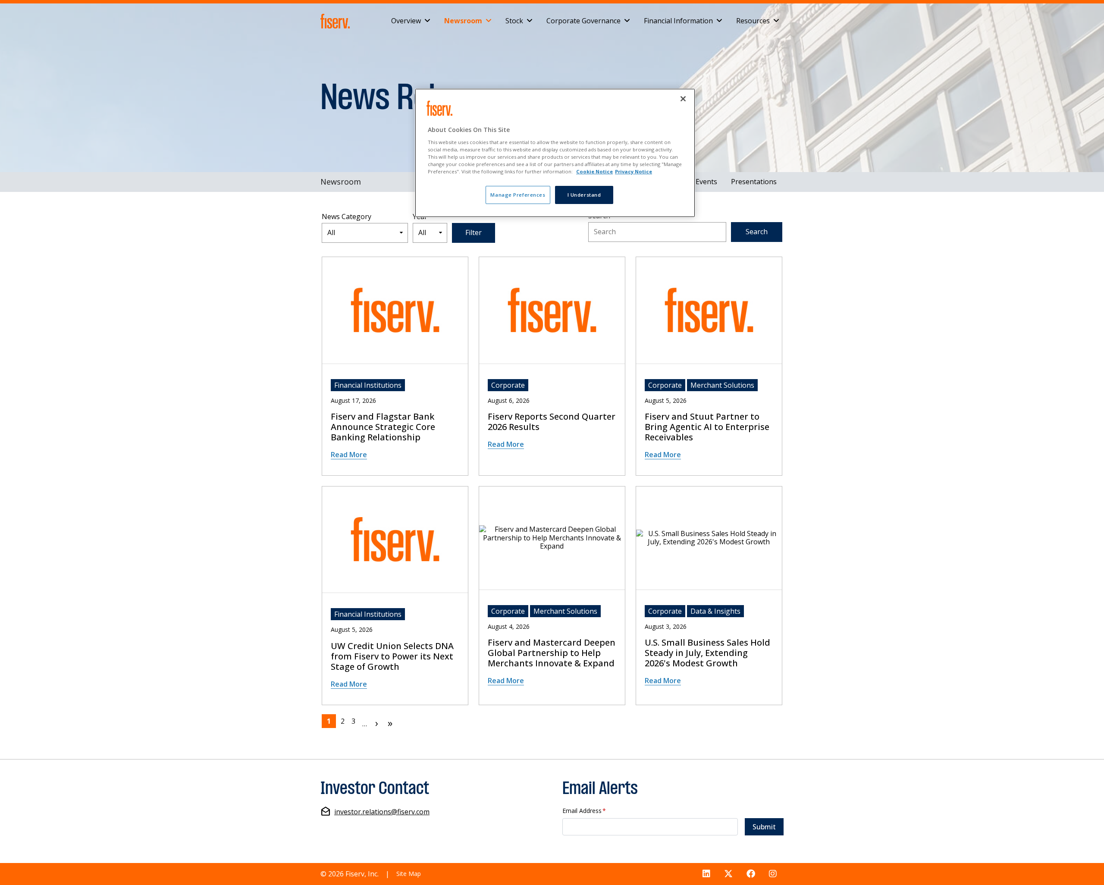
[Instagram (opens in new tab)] (773, 874)
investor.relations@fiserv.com (382, 812)
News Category (346, 217)
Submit (764, 827)
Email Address (584, 811)
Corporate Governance (583, 20)
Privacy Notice (633, 171)
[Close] (683, 98)
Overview (406, 20)
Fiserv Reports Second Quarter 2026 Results (551, 421)
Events (706, 181)
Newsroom (463, 20)
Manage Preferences (517, 194)
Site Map (408, 873)
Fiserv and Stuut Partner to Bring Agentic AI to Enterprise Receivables (707, 426)
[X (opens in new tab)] (728, 874)
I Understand (584, 194)
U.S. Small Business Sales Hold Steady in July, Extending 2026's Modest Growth (707, 652)
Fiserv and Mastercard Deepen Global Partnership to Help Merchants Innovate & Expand (551, 652)
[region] (555, 152)
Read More (349, 454)
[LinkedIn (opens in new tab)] (706, 874)
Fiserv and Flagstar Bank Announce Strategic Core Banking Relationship (383, 426)
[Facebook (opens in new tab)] (751, 874)
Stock (514, 20)
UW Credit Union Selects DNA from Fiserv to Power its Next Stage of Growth (392, 656)
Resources (753, 20)
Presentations (754, 181)
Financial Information (678, 20)
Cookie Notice (594, 171)
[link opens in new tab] (336, 21)
